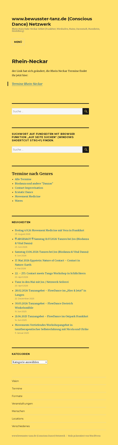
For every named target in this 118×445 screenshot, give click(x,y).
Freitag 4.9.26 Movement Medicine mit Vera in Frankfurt (49, 230)
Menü (18, 42)
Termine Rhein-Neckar (27, 84)
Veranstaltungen (22, 403)
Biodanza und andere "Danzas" (34, 183)
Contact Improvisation (29, 187)
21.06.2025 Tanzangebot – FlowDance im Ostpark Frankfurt (51, 316)
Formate (17, 396)
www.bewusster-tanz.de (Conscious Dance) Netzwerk (38, 436)
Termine (17, 388)
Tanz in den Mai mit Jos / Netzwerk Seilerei (42, 281)
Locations (17, 418)
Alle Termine (23, 179)
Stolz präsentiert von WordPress (84, 436)
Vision (15, 381)
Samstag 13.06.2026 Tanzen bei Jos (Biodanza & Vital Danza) (51, 251)
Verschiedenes (21, 426)
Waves (19, 200)
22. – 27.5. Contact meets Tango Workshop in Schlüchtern (50, 273)
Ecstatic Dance (24, 192)
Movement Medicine (27, 196)
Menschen (18, 411)
